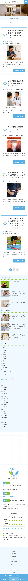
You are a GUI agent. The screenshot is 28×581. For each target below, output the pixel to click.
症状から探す (14, 561)
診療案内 (14, 556)
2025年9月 (4, 404)
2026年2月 (4, 394)
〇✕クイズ (4, 374)
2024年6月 (4, 420)
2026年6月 (4, 387)
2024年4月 (4, 424)
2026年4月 (4, 391)
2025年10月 (4, 402)
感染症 (3, 365)
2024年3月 (4, 426)
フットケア (4, 356)
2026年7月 (4, 385)
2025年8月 (4, 407)
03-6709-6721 (8, 496)
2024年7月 (4, 417)
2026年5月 (4, 389)
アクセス (14, 567)
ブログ (14, 569)
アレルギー (4, 367)
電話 (5, 579)
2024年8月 (4, 415)
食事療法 (11, 43)
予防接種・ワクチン (6, 371)
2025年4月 (4, 409)
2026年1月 (4, 396)
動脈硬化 (19, 43)
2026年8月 (4, 383)
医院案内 (14, 554)
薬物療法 (18, 135)
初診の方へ (14, 564)
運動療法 (3, 352)
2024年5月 (4, 422)
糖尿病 (6, 43)
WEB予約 (14, 579)
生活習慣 (18, 89)
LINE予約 (24, 579)
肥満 (15, 43)
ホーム (14, 548)
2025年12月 (4, 398)
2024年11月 (4, 411)
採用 (14, 572)
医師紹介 (14, 551)
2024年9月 (4, 413)
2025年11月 (4, 400)
